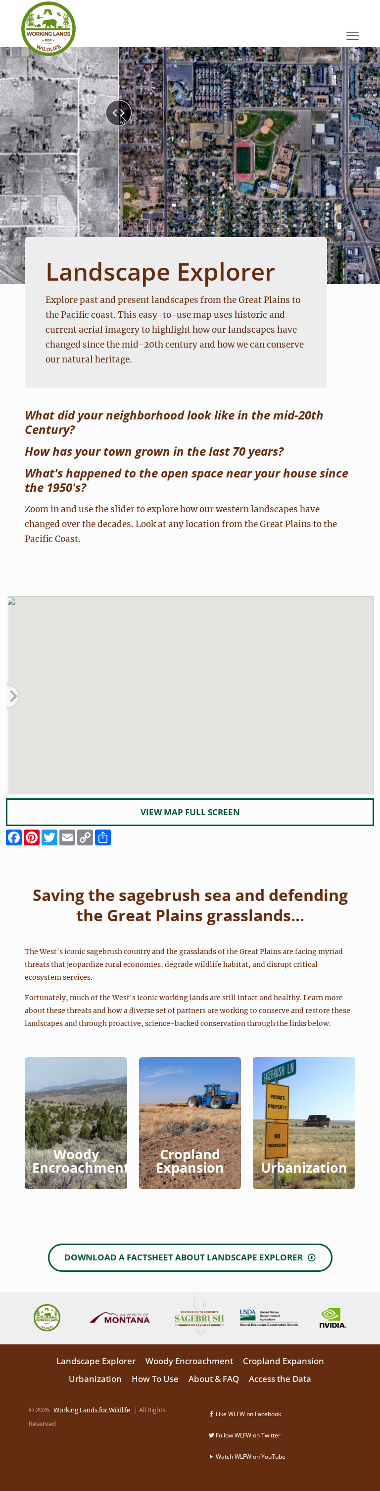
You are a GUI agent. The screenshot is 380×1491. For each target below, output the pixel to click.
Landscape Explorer (96, 1361)
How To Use (155, 1378)
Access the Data (280, 1378)
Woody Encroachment (189, 1361)
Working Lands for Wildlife (91, 1409)
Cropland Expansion (283, 1361)
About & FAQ (214, 1378)
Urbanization (95, 1378)
